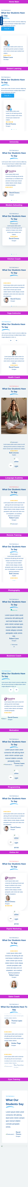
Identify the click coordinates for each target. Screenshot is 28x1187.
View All (6, 28)
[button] (11, 129)
